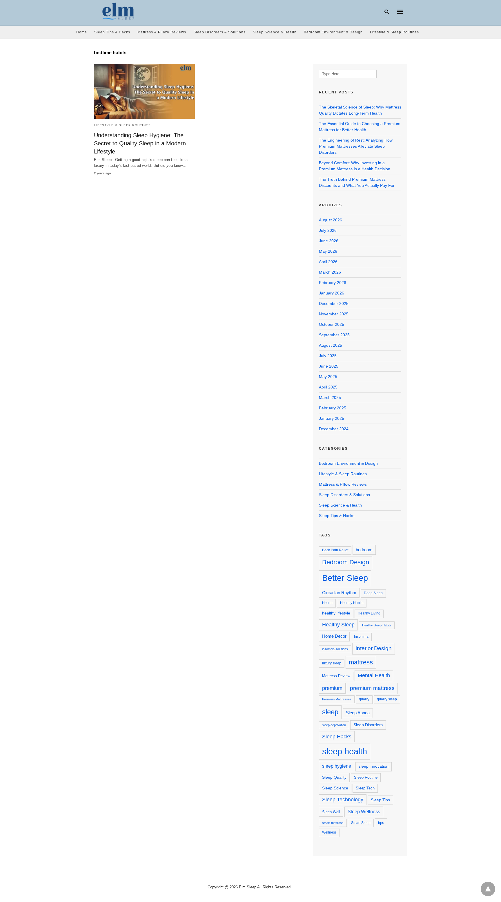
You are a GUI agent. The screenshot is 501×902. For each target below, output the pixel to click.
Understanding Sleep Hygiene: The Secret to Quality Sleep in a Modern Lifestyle (140, 143)
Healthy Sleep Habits (376, 625)
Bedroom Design (345, 562)
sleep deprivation (334, 725)
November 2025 (333, 314)
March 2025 (330, 397)
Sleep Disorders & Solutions (219, 32)
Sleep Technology (342, 799)
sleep (330, 712)
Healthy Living (369, 613)
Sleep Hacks (336, 736)
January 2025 (331, 418)
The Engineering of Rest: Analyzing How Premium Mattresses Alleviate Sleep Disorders (356, 146)
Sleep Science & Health (275, 32)
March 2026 (330, 272)
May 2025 (328, 376)
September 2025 (334, 334)
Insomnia (361, 637)
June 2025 (328, 366)
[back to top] (488, 889)
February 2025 (332, 408)
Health (327, 603)
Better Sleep (345, 578)
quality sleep (387, 699)
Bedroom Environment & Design (333, 32)
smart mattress (333, 823)
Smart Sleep (361, 823)
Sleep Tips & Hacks (112, 32)
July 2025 (328, 355)
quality (364, 699)
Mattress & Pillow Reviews (161, 32)
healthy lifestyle (336, 613)
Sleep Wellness (364, 811)
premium (332, 688)
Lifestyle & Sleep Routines (394, 32)
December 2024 (333, 428)
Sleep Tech (365, 788)
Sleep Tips (380, 800)
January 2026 (331, 293)
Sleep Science (335, 788)
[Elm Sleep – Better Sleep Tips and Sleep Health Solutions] (119, 11)
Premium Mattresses (336, 699)
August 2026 (330, 220)
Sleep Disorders (368, 724)
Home (81, 32)
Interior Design (373, 648)
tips (381, 822)
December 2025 (333, 303)
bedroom (364, 549)
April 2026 (328, 261)
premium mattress (372, 688)
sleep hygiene (336, 766)
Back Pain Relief (335, 550)
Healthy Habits (351, 603)
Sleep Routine (365, 777)
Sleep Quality (334, 777)
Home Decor (334, 636)
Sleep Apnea (358, 713)
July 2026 (328, 230)
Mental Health (374, 675)
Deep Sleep (373, 593)
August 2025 (330, 345)
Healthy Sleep (338, 625)
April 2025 (328, 387)
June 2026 (328, 240)
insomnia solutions (335, 649)
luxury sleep (331, 663)
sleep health (344, 751)
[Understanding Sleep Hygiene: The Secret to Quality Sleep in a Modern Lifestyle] (144, 91)
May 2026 (328, 251)
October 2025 (331, 324)
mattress (361, 662)
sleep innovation (374, 766)
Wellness (329, 832)
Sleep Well (331, 812)
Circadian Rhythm (339, 592)
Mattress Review (336, 676)
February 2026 (332, 282)
